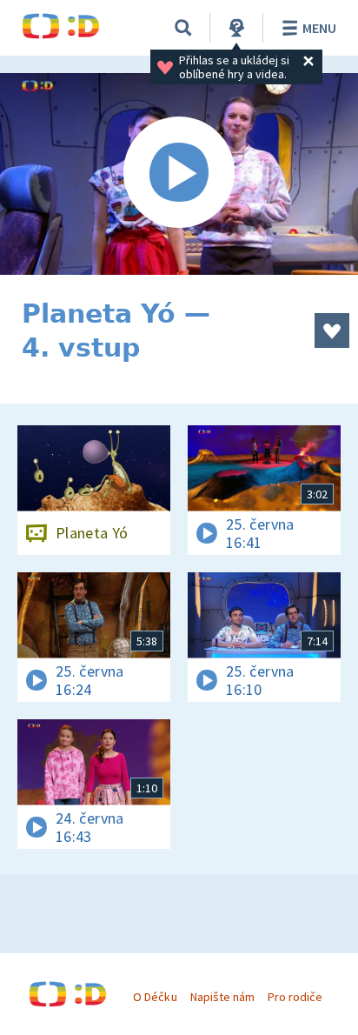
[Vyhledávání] (183, 28)
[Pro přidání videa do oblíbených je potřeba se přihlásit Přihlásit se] (332, 330)
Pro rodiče (295, 997)
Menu (319, 28)
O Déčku (154, 997)
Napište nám (222, 997)
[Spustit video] (179, 174)
